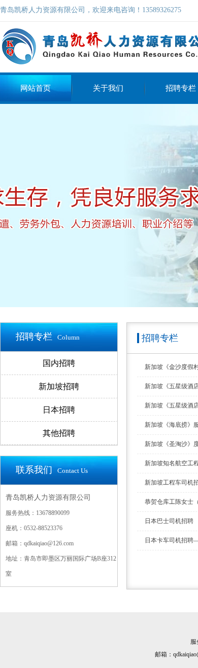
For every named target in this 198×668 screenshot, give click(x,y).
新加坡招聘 (59, 386)
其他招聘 (59, 433)
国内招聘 (59, 363)
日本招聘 (59, 409)
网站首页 (35, 88)
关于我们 (108, 88)
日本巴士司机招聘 (169, 521)
